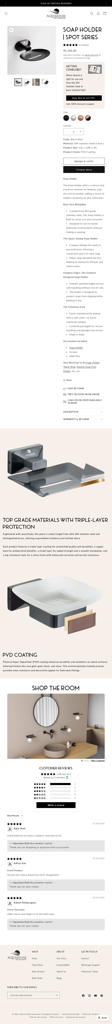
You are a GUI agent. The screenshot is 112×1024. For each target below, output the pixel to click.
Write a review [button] (56, 805)
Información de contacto (75, 1017)
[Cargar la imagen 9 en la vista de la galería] (27, 82)
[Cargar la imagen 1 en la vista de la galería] (18, 82)
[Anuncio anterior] (5, 3)
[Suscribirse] (56, 995)
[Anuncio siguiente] (106, 3)
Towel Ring (69, 366)
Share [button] (69, 380)
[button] (6, 13)
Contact (85, 958)
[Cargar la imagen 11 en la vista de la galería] (45, 82)
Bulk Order (37, 978)
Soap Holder (76, 347)
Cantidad (67, 126)
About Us (61, 971)
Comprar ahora (84, 169)
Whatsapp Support (90, 965)
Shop (34, 958)
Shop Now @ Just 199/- (84, 98)
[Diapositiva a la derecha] (53, 82)
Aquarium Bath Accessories (30, 1014)
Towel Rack (37, 965)
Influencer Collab (89, 971)
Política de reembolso (91, 1014)
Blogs (59, 978)
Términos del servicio (38, 1017)
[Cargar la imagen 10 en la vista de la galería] (36, 82)
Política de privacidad (70, 1014)
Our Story (61, 958)
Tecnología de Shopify (50, 1014)
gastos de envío (92, 55)
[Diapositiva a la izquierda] (10, 82)
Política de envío (56, 1017)
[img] (14, 824)
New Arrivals (38, 971)
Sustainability (63, 965)
